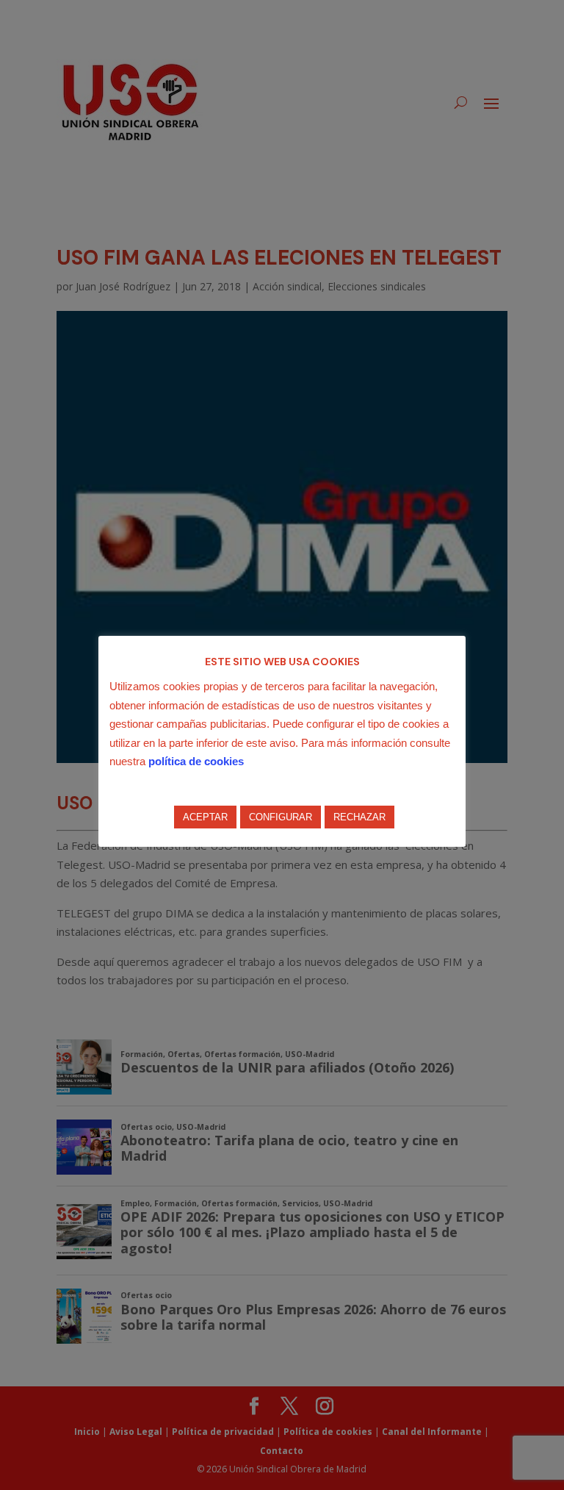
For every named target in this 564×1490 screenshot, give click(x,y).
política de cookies (196, 761)
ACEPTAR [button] (205, 817)
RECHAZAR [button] (359, 817)
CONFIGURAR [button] (280, 817)
